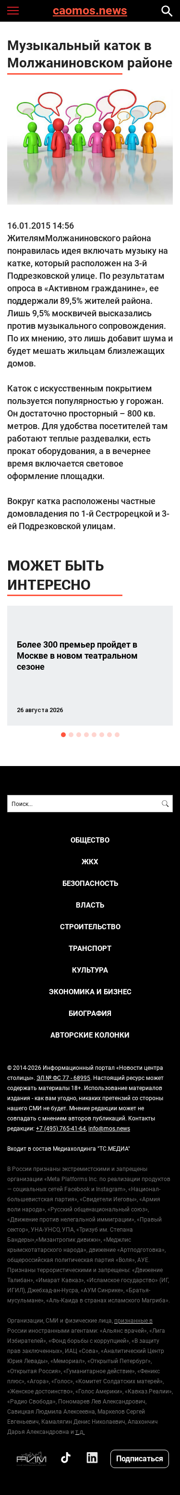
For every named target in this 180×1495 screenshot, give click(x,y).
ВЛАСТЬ (90, 905)
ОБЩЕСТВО (90, 840)
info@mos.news (109, 1128)
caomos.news (90, 11)
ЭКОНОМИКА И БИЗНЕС (90, 991)
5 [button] (94, 734)
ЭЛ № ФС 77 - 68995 (63, 1077)
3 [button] (78, 734)
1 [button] (63, 734)
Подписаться (139, 1458)
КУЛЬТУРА (90, 970)
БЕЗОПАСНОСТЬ (90, 883)
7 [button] (109, 734)
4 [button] (86, 734)
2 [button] (71, 734)
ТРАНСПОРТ (90, 948)
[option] (90, 666)
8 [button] (117, 734)
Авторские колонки (90, 1035)
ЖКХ (90, 861)
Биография (90, 1013)
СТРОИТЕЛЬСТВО (90, 926)
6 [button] (101, 734)
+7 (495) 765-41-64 (61, 1128)
